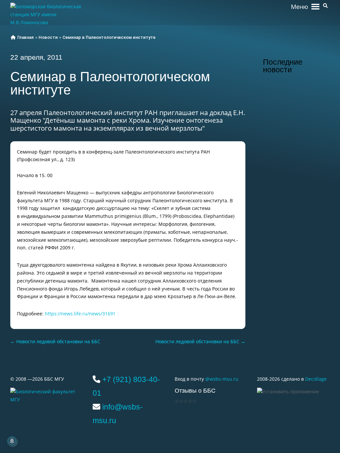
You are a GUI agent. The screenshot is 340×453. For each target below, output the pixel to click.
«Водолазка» (291, 293)
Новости (48, 37)
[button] (299, 3)
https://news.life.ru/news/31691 (80, 313)
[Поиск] (325, 3)
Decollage (316, 379)
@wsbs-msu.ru (221, 379)
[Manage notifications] (12, 441)
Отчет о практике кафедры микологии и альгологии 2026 (296, 144)
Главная (25, 37)
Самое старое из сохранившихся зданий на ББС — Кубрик (296, 233)
